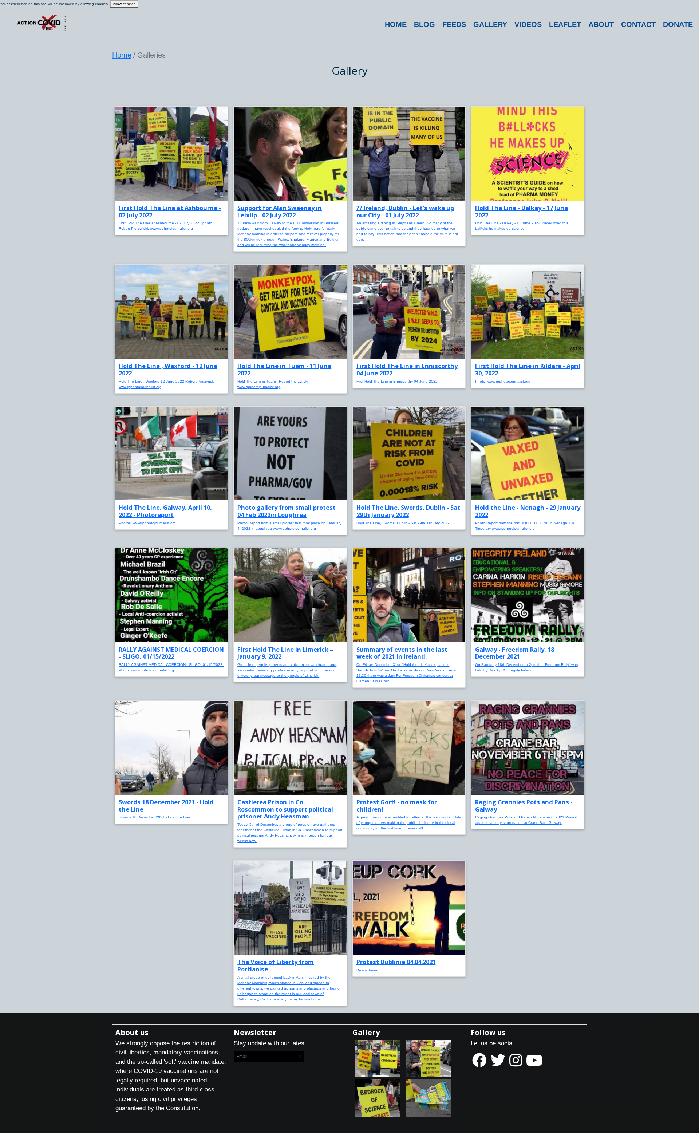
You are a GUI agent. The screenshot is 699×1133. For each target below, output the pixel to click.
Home (396, 24)
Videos (528, 24)
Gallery (490, 24)
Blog (424, 24)
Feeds (454, 24)
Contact (638, 24)
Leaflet (565, 24)
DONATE (678, 24)
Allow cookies (124, 4)
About (601, 24)
